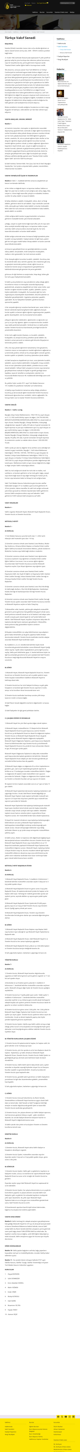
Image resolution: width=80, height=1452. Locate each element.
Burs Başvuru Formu (36, 1436)
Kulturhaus (57, 1434)
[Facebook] (58, 1416)
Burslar (42, 12)
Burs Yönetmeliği (34, 1434)
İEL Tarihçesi (58, 1444)
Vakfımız (35, 12)
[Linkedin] (73, 1416)
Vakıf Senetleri (25, 32)
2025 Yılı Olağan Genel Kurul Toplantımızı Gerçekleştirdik (63, 101)
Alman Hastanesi (59, 1429)
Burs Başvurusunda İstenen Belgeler (38, 1430)
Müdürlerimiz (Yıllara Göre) (62, 1449)
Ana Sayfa (27, 3)
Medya (72, 12)
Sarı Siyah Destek (42, 3)
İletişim (34, 3)
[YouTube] (66, 1416)
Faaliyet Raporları (64, 56)
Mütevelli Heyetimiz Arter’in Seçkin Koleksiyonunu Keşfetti (64, 147)
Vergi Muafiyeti (63, 59)
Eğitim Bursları (34, 1426)
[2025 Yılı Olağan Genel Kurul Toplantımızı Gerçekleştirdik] (60, 93)
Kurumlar (50, 12)
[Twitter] (62, 1416)
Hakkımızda (62, 43)
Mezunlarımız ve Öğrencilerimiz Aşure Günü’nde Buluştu (65, 84)
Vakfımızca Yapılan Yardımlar (38, 1439)
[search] (67, 3)
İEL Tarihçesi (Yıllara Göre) (62, 1447)
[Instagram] (69, 1416)
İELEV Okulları (58, 1426)
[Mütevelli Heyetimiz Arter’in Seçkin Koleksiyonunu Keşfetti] (60, 139)
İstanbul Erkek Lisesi (61, 12)
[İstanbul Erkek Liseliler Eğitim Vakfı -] (12, 6)
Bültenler (29, 5)
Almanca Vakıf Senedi (66, 53)
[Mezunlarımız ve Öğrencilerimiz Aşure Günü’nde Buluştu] (60, 76)
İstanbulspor (58, 1432)
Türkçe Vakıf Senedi (65, 49)
